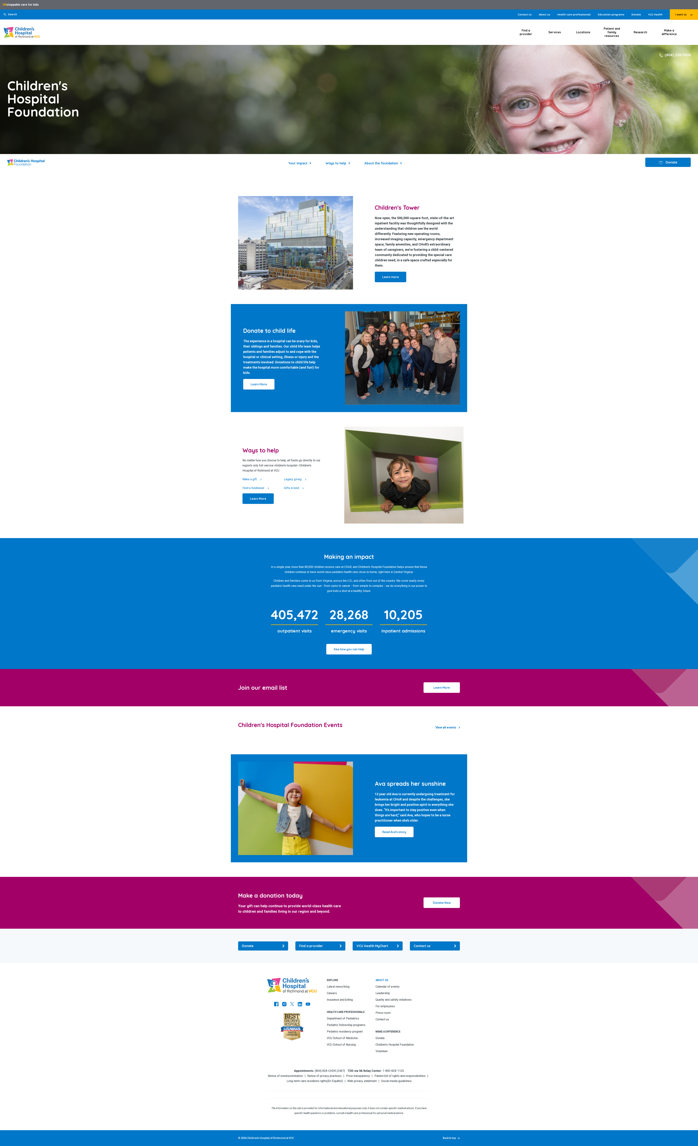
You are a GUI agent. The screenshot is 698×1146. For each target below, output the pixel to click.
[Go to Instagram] (284, 1004)
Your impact (297, 163)
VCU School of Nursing (341, 1044)
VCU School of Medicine (342, 1038)
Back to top (449, 1138)
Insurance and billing (340, 999)
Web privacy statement (362, 1081)
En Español (335, 1081)
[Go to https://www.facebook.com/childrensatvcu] (276, 1004)
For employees (385, 1006)
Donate (636, 14)
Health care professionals (574, 14)
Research (640, 32)
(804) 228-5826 (678, 55)
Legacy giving (293, 479)
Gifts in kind (291, 488)
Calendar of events (388, 986)
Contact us (524, 14)
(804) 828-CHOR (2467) (330, 1071)
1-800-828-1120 (393, 1071)
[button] (10, 14)
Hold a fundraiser (253, 488)
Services (554, 32)
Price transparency (358, 1076)
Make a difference (669, 32)
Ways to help (336, 163)
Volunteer (382, 1051)
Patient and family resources (612, 32)
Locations (583, 32)
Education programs (611, 14)
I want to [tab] (681, 14)
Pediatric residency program (345, 1031)
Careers (332, 993)
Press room (383, 1013)
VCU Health (655, 14)
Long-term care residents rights (307, 1081)
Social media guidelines (396, 1081)
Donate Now (442, 903)
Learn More (442, 687)
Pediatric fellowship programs (346, 1025)
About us (544, 14)
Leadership (383, 993)
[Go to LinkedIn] (300, 1004)
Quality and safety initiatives (394, 999)
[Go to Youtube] (308, 1004)
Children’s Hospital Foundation (395, 1044)
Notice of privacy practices (324, 1076)
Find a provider (526, 32)
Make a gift (249, 479)
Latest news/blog (338, 986)
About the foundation (381, 163)
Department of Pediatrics (343, 1018)
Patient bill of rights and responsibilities (400, 1076)
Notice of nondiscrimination (285, 1076)
